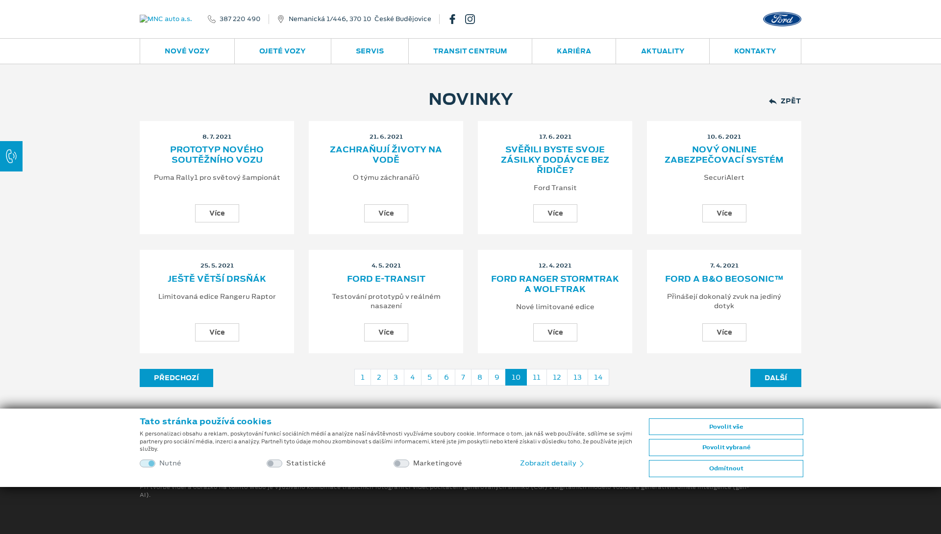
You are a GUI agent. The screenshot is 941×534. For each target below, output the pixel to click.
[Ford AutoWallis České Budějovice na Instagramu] (474, 19)
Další (776, 378)
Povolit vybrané (726, 447)
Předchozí (176, 378)
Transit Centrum (470, 51)
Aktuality (663, 51)
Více (217, 213)
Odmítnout (726, 468)
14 (598, 377)
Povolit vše (726, 427)
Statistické (306, 463)
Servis (370, 51)
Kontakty (755, 51)
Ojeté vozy (282, 51)
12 (557, 377)
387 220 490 (240, 19)
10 (516, 377)
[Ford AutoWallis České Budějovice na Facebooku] (456, 19)
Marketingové (437, 463)
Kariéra (574, 51)
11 (537, 377)
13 (577, 377)
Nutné (170, 463)
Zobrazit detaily (549, 463)
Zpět (791, 101)
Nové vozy (187, 51)
